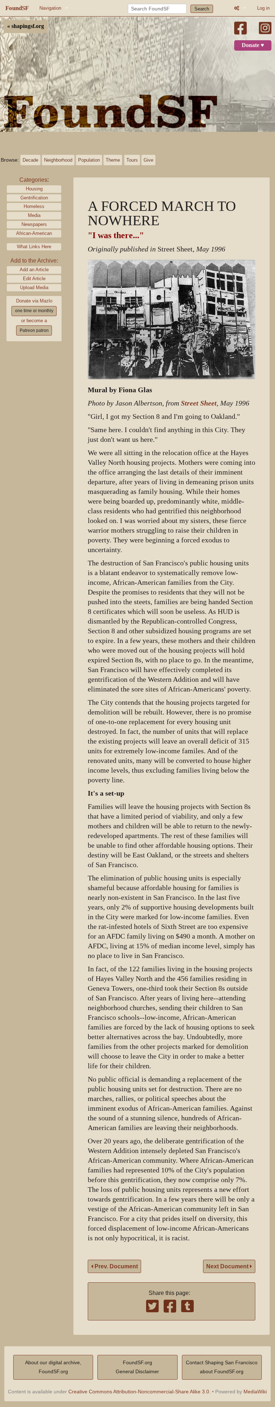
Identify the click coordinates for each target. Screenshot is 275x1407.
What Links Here (34, 246)
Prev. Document (115, 1266)
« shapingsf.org (25, 26)
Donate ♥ (253, 45)
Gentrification (34, 197)
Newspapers (34, 224)
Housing (34, 188)
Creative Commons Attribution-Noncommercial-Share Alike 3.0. (139, 1391)
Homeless (34, 206)
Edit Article (34, 278)
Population (89, 160)
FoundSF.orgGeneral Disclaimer (137, 1367)
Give (148, 160)
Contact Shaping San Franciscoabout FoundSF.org (221, 1367)
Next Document (228, 1266)
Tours (132, 160)
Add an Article (34, 269)
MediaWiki (255, 1391)
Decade (30, 160)
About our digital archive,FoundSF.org (53, 1367)
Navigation (50, 8)
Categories (33, 180)
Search (201, 8)
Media (34, 215)
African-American (34, 233)
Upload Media (34, 287)
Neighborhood (58, 160)
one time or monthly (34, 311)
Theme (113, 160)
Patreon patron (34, 330)
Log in (263, 8)
